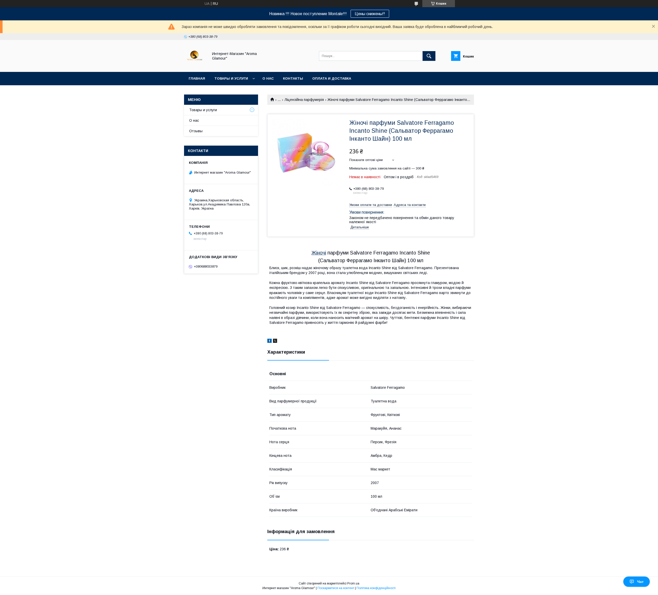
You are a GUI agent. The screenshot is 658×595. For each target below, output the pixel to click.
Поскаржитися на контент (335, 588)
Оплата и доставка (331, 78)
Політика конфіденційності (376, 588)
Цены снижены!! (370, 14)
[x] (275, 341)
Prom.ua (353, 583)
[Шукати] (429, 56)
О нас (268, 78)
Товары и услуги (231, 78)
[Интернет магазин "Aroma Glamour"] (195, 65)
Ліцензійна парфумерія (304, 100)
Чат (640, 582)
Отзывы (196, 131)
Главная (197, 78)
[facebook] (269, 341)
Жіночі (319, 253)
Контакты (293, 78)
